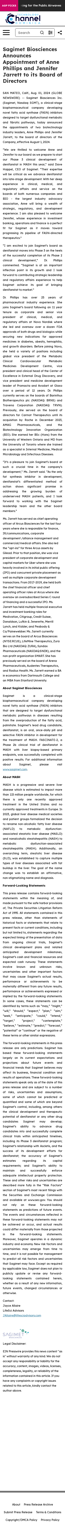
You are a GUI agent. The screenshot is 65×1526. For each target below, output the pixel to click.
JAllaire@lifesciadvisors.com (22, 1315)
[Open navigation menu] (6, 32)
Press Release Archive (38, 1504)
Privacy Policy (50, 1520)
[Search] (42, 33)
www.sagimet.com (15, 769)
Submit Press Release (18, 1512)
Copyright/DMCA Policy (21, 1520)
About (16, 1504)
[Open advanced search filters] (50, 33)
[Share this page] (59, 32)
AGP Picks (9, 5)
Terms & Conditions (48, 1512)
